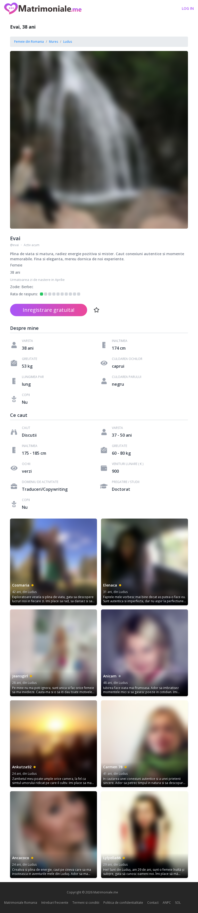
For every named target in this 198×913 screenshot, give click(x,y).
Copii (26, 395)
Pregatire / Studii (125, 482)
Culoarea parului (126, 377)
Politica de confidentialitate (123, 902)
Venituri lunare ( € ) (127, 464)
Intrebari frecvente (54, 902)
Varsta (27, 341)
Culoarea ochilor (127, 359)
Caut (26, 428)
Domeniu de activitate (40, 482)
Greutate (29, 359)
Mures (53, 41)
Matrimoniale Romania (20, 902)
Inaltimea (119, 341)
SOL (178, 902)
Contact (153, 902)
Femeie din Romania (29, 41)
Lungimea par (33, 377)
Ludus (67, 41)
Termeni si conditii (85, 902)
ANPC (167, 902)
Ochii (26, 464)
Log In (188, 8)
